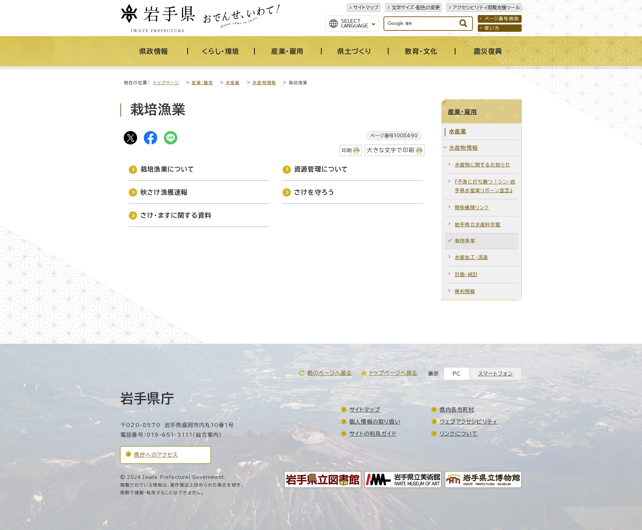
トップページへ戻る (393, 373)
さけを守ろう (314, 192)
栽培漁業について (167, 169)
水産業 (233, 83)
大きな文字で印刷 (391, 150)
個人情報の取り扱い (375, 421)
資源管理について (321, 169)
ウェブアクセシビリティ (468, 421)
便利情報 (465, 291)
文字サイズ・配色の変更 (416, 7)
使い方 (492, 28)
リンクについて (459, 433)
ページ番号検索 (502, 18)
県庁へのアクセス (156, 454)
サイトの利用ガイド (373, 433)
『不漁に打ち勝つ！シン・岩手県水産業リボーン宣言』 (485, 186)
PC (456, 373)
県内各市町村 (457, 409)
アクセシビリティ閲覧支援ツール (486, 7)
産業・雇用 (202, 83)
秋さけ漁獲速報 (164, 192)
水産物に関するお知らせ (482, 164)
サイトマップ (366, 7)
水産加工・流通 (471, 257)
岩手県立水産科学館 (478, 224)
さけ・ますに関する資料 (175, 215)
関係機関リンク (472, 207)
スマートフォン (495, 373)
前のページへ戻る (329, 373)
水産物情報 (264, 83)
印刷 (347, 150)
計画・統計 (466, 274)
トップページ (166, 83)
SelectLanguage (354, 23)
